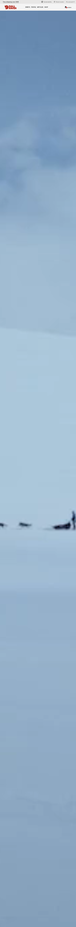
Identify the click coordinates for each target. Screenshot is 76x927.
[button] (70, 2)
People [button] (33, 7)
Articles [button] (40, 7)
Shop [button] (46, 7)
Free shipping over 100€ (11, 2)
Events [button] (27, 7)
